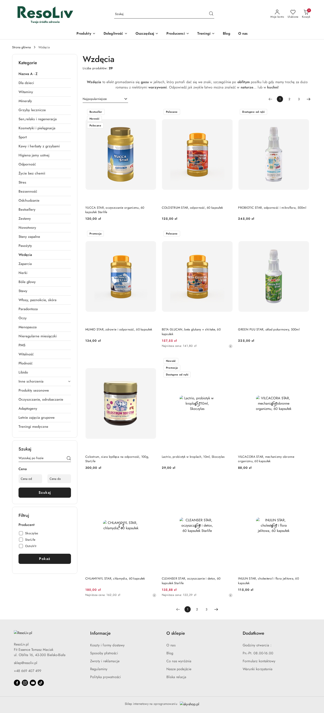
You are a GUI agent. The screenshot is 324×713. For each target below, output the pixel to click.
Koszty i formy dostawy (107, 645)
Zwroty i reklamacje (104, 661)
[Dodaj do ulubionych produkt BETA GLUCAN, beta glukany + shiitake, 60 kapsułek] (227, 234)
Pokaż (44, 558)
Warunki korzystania (257, 669)
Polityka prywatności (105, 676)
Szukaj (45, 492)
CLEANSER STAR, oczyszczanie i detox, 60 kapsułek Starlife (191, 580)
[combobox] (105, 99)
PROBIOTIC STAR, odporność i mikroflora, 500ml (272, 207)
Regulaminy (99, 669)
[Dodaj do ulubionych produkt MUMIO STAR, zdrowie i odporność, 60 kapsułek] (151, 234)
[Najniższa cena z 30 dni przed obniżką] (230, 346)
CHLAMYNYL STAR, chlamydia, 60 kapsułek (115, 578)
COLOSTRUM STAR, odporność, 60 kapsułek (192, 207)
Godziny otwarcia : (257, 645)
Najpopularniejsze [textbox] (95, 99)
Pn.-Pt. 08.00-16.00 (258, 653)
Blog (169, 653)
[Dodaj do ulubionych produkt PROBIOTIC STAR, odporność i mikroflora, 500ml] (304, 112)
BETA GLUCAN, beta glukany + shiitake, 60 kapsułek (191, 331)
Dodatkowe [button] (253, 633)
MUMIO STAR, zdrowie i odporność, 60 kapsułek (118, 329)
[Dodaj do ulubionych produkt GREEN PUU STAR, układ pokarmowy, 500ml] (304, 234)
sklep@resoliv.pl (25, 662)
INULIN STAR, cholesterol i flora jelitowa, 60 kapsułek (268, 580)
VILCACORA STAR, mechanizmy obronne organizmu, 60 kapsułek (266, 458)
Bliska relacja (176, 676)
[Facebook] (17, 683)
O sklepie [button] (175, 633)
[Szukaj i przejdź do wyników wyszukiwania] (211, 14)
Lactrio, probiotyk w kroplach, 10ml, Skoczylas (193, 456)
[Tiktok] (41, 683)
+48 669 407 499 (27, 670)
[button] (178, 33)
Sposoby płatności (104, 653)
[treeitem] (45, 73)
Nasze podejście (178, 669)
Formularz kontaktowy (259, 661)
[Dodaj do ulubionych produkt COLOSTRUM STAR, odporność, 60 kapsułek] (227, 112)
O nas (170, 645)
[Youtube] (33, 683)
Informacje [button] (100, 633)
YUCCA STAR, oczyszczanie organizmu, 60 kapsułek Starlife (114, 209)
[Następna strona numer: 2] (308, 99)
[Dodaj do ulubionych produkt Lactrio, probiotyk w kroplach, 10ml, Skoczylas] (227, 361)
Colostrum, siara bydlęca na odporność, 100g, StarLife (117, 458)
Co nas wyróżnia (178, 661)
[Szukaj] (69, 459)
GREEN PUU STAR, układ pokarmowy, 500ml (269, 329)
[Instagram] (25, 683)
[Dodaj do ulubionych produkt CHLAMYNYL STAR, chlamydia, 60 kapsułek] (151, 483)
